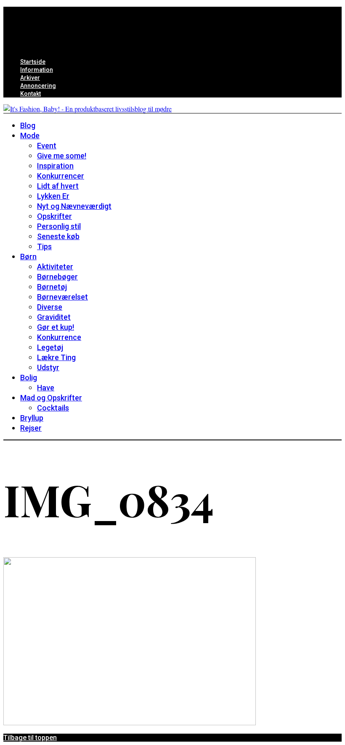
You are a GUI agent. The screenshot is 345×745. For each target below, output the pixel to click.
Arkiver (30, 77)
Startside (32, 61)
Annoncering (38, 85)
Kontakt (30, 93)
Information (36, 69)
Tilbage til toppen (30, 738)
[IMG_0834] (129, 722)
